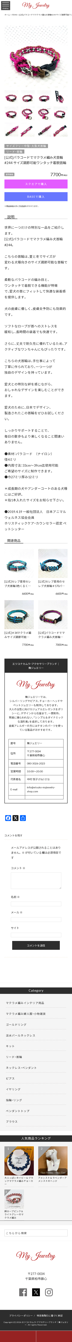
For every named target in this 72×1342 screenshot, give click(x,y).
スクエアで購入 (36, 184)
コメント (18, 868)
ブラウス (12, 1122)
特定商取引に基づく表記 (50, 1315)
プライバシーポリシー (21, 1315)
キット (10, 1046)
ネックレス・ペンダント (21, 1068)
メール (17, 912)
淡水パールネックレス (20, 1035)
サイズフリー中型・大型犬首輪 (26, 146)
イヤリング (13, 1089)
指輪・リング (14, 1100)
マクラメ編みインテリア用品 (25, 1003)
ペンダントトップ (18, 1111)
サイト (15, 928)
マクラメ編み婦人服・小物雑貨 (26, 1014)
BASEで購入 (36, 197)
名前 (15, 897)
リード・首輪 (14, 152)
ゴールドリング (16, 1025)
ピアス (10, 1078)
